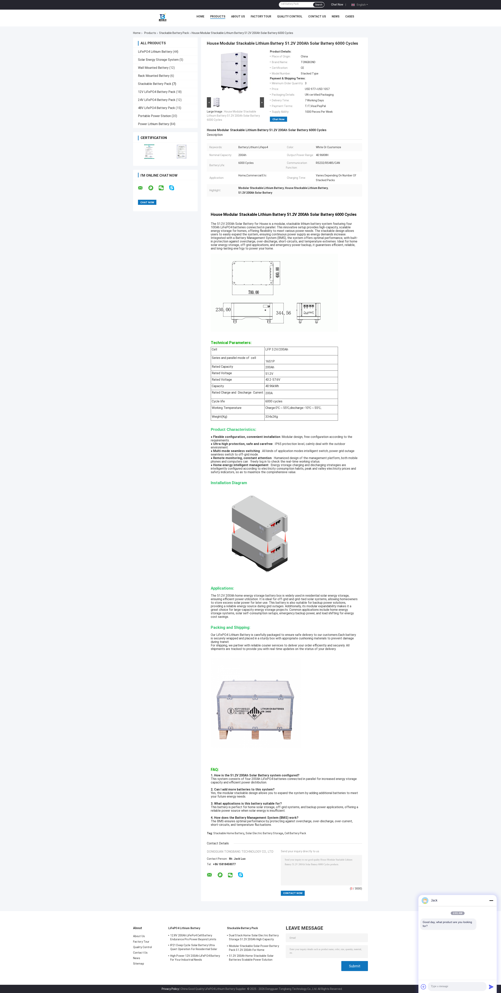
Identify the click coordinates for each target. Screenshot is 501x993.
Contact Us (317, 16)
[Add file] (423, 986)
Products (217, 16)
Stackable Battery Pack (174, 32)
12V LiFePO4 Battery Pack (156, 92)
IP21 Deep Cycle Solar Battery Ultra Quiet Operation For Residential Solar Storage (193, 948)
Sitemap (138, 963)
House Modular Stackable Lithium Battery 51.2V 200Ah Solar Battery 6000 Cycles (233, 115)
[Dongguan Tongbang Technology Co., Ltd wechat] (164, 188)
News (335, 16)
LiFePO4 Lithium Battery (155, 52)
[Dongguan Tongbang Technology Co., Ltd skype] (174, 188)
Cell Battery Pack (295, 833)
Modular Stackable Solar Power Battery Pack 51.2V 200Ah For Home (254, 947)
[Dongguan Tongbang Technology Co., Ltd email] (143, 188)
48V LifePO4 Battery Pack (156, 108)
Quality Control (289, 16)
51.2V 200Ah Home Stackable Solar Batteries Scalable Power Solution (251, 957)
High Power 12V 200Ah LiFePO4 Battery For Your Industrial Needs (195, 957)
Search (318, 4)
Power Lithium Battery (153, 124)
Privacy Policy (170, 988)
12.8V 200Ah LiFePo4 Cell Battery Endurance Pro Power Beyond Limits (193, 937)
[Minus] (491, 900)
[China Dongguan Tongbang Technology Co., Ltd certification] (149, 151)
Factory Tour (261, 16)
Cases (349, 16)
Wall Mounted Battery (153, 68)
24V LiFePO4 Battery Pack (156, 100)
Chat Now (337, 4)
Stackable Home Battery (228, 833)
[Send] (491, 986)
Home (200, 16)
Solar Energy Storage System (158, 60)
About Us (238, 16)
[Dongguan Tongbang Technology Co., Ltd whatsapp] (153, 188)
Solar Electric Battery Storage (264, 833)
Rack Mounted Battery (153, 76)
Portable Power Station (154, 116)
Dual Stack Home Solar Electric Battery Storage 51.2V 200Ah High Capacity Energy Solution (254, 938)
